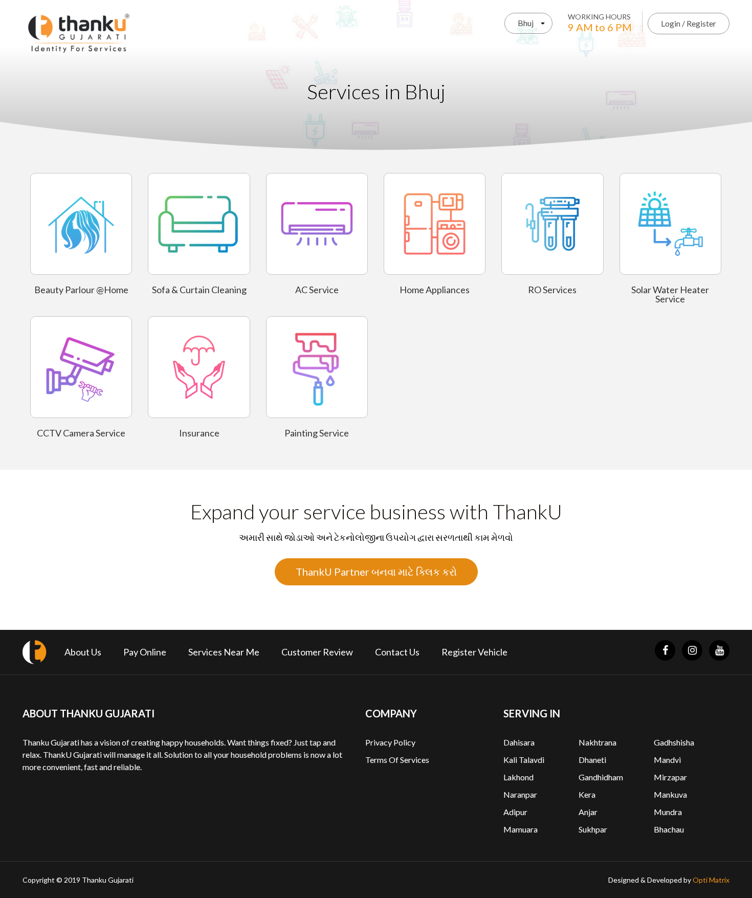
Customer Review (317, 652)
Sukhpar (593, 829)
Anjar (588, 812)
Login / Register (688, 23)
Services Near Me (223, 652)
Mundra (668, 812)
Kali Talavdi (523, 759)
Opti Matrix (711, 879)
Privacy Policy (390, 742)
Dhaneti (592, 759)
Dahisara (519, 742)
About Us (82, 652)
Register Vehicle (474, 652)
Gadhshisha (674, 742)
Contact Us (397, 652)
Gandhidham (601, 777)
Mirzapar (670, 777)
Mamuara (520, 829)
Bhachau (669, 829)
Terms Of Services (397, 759)
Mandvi (667, 759)
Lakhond (518, 777)
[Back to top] (731, 867)
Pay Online (144, 652)
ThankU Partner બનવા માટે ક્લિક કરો (376, 571)
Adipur (515, 812)
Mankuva (670, 794)
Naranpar (520, 794)
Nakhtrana (597, 742)
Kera (587, 794)
